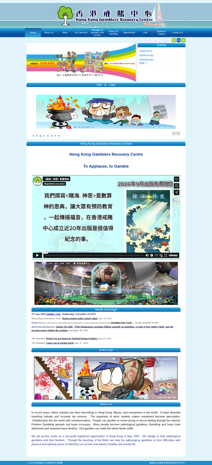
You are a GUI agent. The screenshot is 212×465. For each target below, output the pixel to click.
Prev (174, 133)
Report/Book (129, 32)
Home (33, 32)
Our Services (81, 32)
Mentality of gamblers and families (97, 32)
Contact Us (177, 32)
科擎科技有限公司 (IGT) (174, 463)
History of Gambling (113, 32)
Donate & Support (161, 32)
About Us (49, 32)
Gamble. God (53, 314)
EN (178, 40)
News (65, 32)
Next (178, 133)
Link (145, 32)
